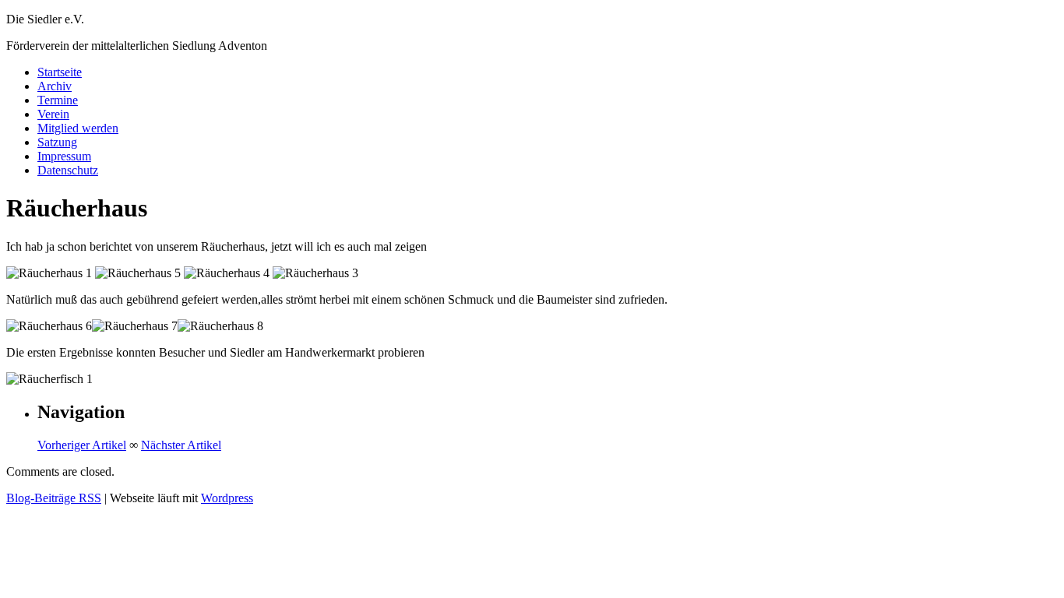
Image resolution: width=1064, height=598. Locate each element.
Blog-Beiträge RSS (53, 498)
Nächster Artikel (181, 445)
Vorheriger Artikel (81, 445)
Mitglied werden (77, 128)
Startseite (59, 72)
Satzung (57, 142)
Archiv (54, 86)
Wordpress (227, 498)
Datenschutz (67, 170)
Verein (53, 114)
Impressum (64, 156)
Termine (57, 100)
